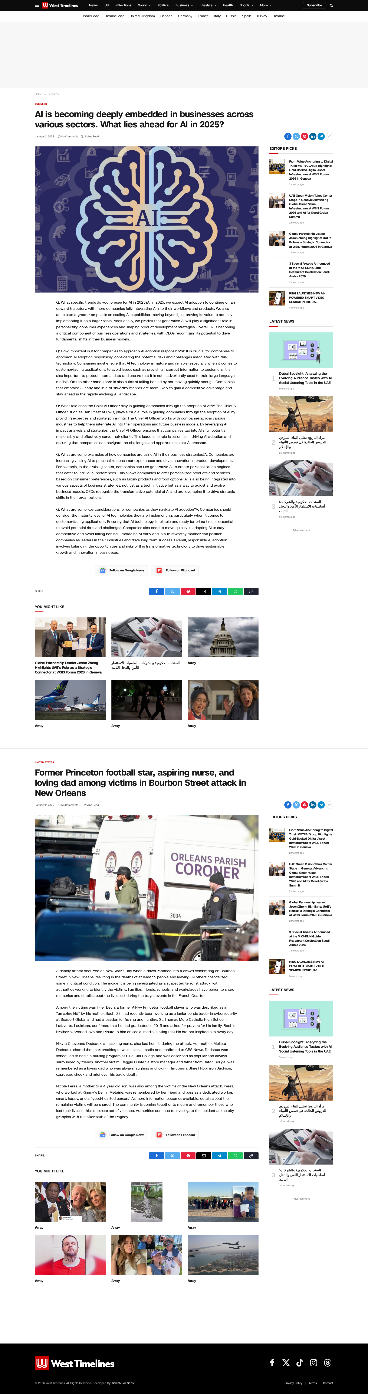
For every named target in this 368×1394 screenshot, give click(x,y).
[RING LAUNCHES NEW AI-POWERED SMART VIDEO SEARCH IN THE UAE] (277, 298)
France (203, 16)
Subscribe (314, 5)
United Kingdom (142, 16)
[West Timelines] (60, 5)
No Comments (69, 136)
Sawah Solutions (123, 1383)
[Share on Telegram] (321, 136)
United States (44, 762)
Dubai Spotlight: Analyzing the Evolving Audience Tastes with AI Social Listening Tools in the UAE (305, 378)
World (142, 5)
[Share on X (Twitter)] (296, 136)
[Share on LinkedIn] (312, 136)
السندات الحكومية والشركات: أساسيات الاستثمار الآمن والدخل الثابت (145, 665)
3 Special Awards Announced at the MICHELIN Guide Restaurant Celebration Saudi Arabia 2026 (309, 270)
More (264, 5)
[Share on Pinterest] (304, 136)
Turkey (262, 16)
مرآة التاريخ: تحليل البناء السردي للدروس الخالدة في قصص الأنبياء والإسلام (302, 442)
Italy (217, 16)
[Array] (223, 637)
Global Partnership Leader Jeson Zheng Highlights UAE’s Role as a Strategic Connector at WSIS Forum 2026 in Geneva (68, 668)
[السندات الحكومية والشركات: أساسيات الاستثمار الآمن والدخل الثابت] (146, 637)
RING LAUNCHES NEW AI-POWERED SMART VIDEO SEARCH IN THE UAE (307, 297)
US (107, 5)
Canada (166, 16)
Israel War (91, 16)
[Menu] (37, 5)
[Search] (331, 5)
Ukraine (279, 16)
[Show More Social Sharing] (329, 136)
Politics (163, 5)
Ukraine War (114, 16)
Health (228, 5)
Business (182, 5)
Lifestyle (206, 5)
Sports (245, 5)
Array (192, 663)
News (93, 5)
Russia (231, 16)
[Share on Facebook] (288, 136)
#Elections (123, 5)
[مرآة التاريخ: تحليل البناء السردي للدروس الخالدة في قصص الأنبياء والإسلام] (301, 414)
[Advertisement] (184, 55)
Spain (246, 16)
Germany (185, 16)
